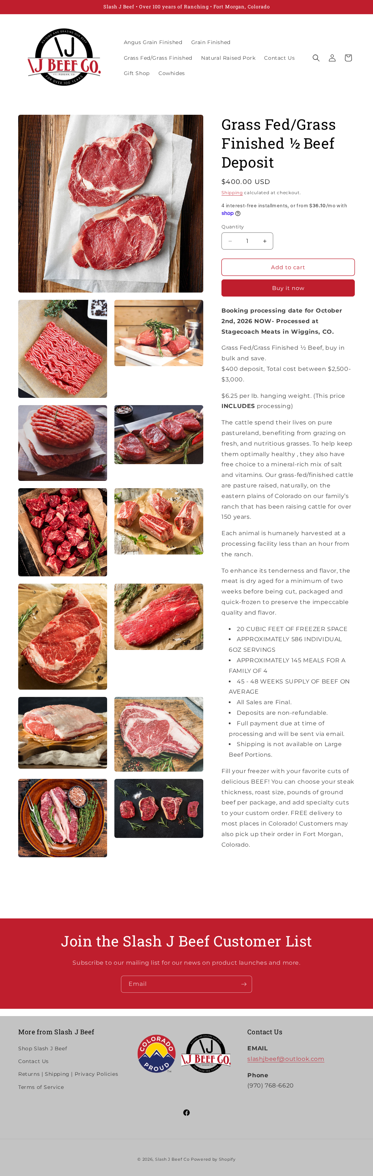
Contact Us (33, 1061)
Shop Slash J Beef (42, 1048)
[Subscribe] (244, 984)
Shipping (232, 192)
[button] (316, 58)
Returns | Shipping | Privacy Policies (68, 1074)
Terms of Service (41, 1087)
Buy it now (288, 288)
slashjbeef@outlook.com (285, 1058)
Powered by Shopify (213, 1159)
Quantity (232, 227)
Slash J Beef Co (172, 1159)
